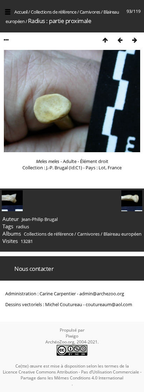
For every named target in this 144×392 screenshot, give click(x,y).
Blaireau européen (122, 234)
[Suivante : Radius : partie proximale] (134, 40)
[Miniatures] (105, 40)
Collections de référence (53, 12)
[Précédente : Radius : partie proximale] (120, 40)
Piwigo (72, 336)
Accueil (21, 12)
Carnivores (90, 12)
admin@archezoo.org (101, 293)
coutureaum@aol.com (109, 304)
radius (22, 226)
